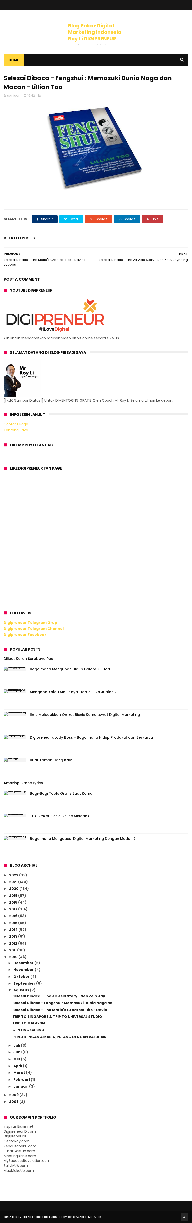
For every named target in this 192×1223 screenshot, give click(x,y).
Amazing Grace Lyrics (23, 782)
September (25, 983)
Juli (17, 1045)
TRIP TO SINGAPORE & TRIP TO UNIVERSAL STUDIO (57, 1016)
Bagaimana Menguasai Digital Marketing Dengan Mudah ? (83, 838)
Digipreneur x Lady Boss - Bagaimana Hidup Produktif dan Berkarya (91, 737)
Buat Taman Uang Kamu (52, 760)
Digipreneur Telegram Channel (34, 628)
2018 (13, 902)
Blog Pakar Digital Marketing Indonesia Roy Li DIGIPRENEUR (95, 32)
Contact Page (16, 424)
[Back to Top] (184, 1217)
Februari (22, 1079)
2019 (13, 895)
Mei (17, 1059)
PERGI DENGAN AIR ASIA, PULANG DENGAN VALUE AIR (59, 1036)
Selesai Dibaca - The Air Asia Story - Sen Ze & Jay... (60, 996)
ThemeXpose (32, 1217)
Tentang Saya (16, 430)
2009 (14, 1094)
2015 (13, 922)
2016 (13, 915)
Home (14, 60)
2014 (13, 929)
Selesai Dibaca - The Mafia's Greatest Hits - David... (61, 1009)
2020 (14, 888)
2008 (14, 1101)
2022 (14, 875)
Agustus (22, 990)
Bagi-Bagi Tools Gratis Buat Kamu (61, 793)
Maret (20, 1072)
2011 (13, 950)
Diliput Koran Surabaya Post (29, 658)
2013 (13, 936)
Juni (18, 1052)
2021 (13, 881)
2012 (13, 943)
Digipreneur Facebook (25, 634)
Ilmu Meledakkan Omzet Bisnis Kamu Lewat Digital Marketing (85, 714)
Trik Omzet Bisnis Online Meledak (60, 816)
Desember (24, 962)
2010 (13, 956)
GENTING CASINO (28, 1029)
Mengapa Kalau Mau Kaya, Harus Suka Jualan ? (73, 691)
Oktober (22, 976)
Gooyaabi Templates (84, 1217)
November (24, 969)
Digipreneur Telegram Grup (30, 622)
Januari (21, 1086)
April (18, 1065)
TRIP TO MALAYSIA (29, 1023)
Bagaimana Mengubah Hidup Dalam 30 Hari (70, 669)
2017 (13, 909)
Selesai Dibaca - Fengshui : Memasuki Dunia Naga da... (64, 1002)
